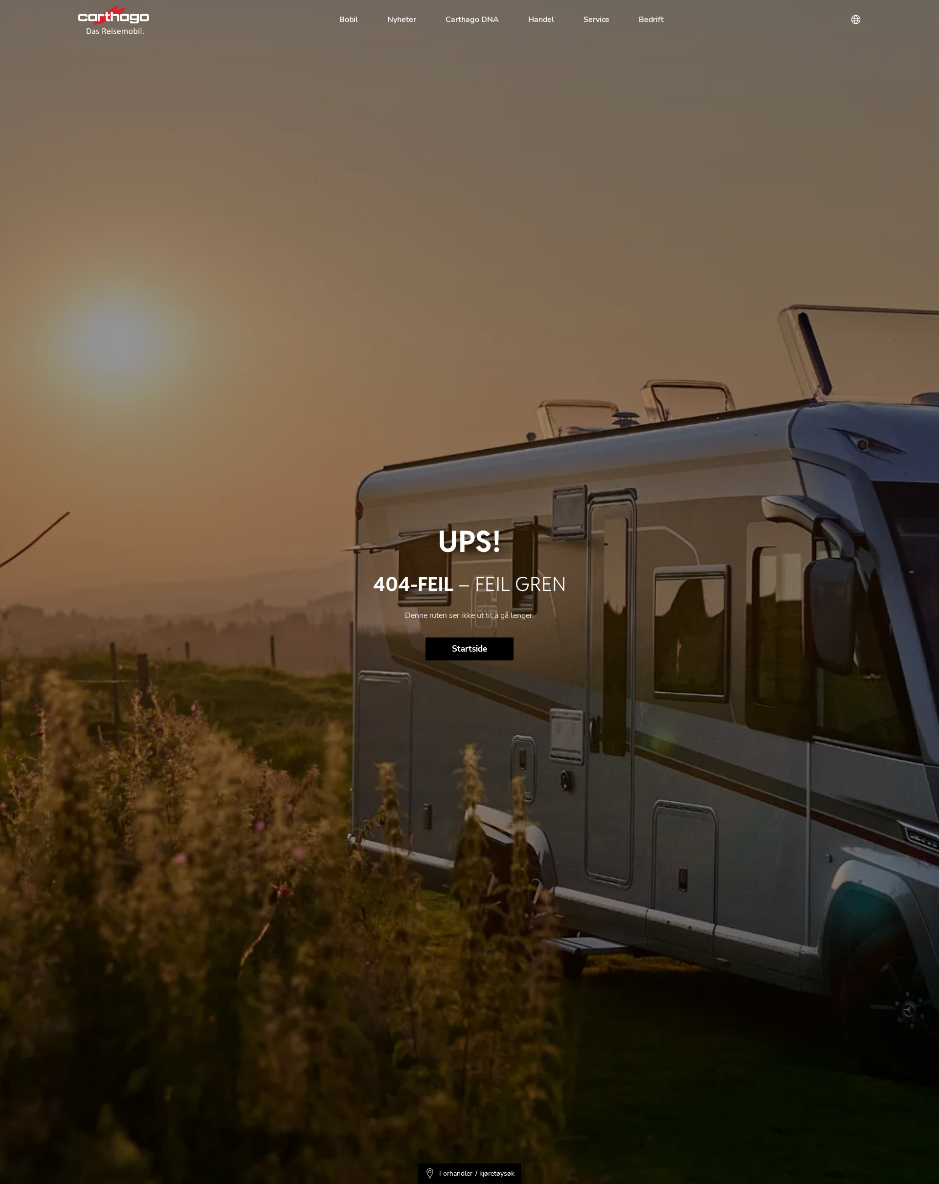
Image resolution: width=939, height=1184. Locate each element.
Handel (541, 19)
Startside (469, 649)
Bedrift (651, 19)
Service (596, 19)
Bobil (348, 19)
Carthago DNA (472, 19)
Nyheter (401, 19)
